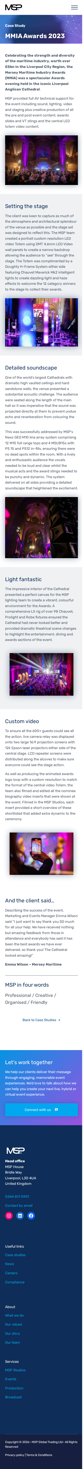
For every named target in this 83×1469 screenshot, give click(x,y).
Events (10, 1379)
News (9, 1264)
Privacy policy (14, 1455)
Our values (13, 1324)
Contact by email (19, 1205)
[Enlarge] (72, 141)
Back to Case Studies (39, 1020)
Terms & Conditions (39, 1455)
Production (14, 1388)
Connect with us (38, 1110)
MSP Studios (15, 1370)
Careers (11, 1273)
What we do (14, 1315)
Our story (12, 1333)
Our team (12, 1342)
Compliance (14, 1282)
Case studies (15, 1255)
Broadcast (13, 1397)
